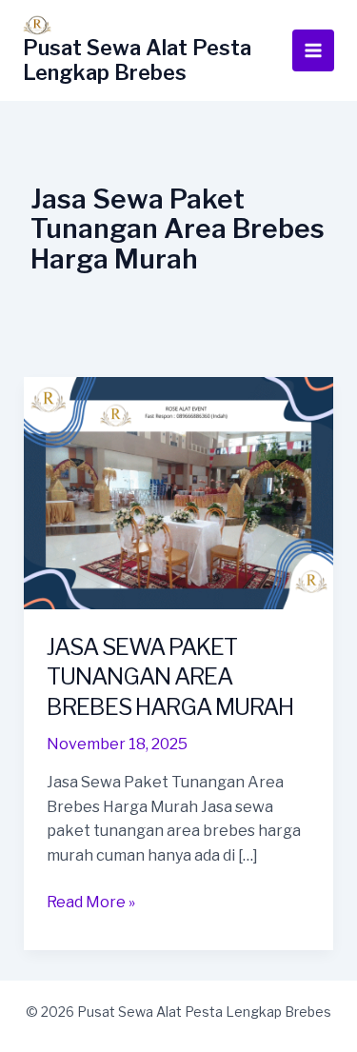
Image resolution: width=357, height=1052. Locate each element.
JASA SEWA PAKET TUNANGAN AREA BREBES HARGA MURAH (170, 676)
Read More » (91, 903)
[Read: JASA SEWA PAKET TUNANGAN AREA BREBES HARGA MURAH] (179, 492)
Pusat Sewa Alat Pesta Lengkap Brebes (137, 60)
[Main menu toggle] (313, 50)
